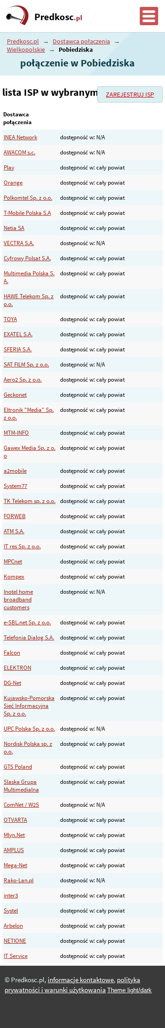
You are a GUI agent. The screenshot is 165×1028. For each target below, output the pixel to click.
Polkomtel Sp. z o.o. (28, 198)
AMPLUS (14, 850)
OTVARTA (15, 820)
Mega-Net (15, 865)
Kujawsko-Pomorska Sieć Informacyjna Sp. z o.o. (29, 705)
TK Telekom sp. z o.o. (29, 501)
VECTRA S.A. (19, 243)
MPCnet (13, 561)
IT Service (16, 956)
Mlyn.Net (14, 835)
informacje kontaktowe (81, 980)
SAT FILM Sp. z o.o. (26, 364)
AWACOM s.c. (19, 152)
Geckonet (15, 395)
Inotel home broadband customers (18, 599)
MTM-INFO (16, 433)
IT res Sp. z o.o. (22, 546)
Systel (11, 910)
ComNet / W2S (21, 805)
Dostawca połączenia (81, 41)
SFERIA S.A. (18, 349)
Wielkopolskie (26, 49)
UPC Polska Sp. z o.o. (29, 729)
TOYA (10, 319)
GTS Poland (18, 767)
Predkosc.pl (23, 41)
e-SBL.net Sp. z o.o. (27, 622)
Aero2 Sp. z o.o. (23, 379)
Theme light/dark (129, 990)
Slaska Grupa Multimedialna (21, 785)
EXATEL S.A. (18, 334)
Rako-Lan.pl (18, 880)
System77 (15, 486)
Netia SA (14, 228)
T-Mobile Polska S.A (27, 213)
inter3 (11, 895)
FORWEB (15, 516)
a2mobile (15, 471)
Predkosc (58, 17)
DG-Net (12, 683)
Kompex (14, 576)
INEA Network (20, 137)
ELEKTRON (17, 668)
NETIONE (15, 941)
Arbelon (13, 926)
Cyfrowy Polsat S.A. (27, 258)
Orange (13, 182)
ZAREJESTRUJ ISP (130, 94)
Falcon (12, 652)
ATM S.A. (14, 531)
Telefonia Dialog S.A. (29, 637)
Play (9, 167)
